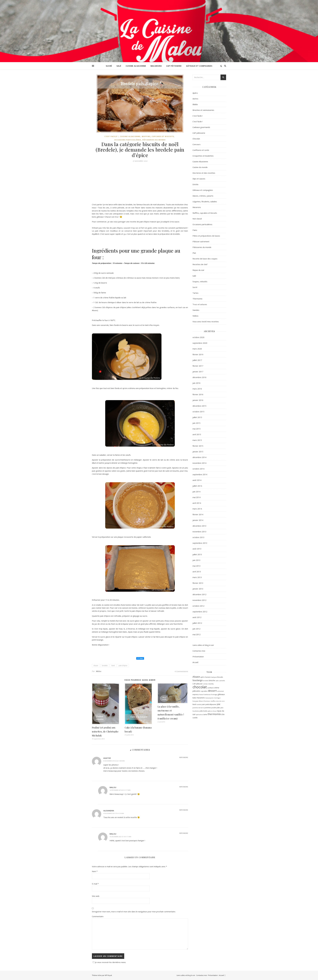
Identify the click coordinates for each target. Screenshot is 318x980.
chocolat (200, 686)
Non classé (197, 218)
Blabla (195, 104)
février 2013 (198, 583)
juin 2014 (196, 491)
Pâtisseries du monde (154, 140)
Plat (194, 253)
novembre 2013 (199, 531)
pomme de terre (198, 708)
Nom (95, 871)
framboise (207, 694)
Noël (113, 665)
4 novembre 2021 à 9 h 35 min (113, 813)
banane (208, 677)
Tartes (195, 293)
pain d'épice (123, 665)
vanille (195, 718)
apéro (202, 677)
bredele (105, 665)
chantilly (211, 684)
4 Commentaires (181, 671)
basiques (214, 677)
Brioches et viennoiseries (203, 110)
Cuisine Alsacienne (136, 66)
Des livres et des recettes (204, 173)
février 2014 (198, 514)
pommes (207, 708)
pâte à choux (212, 711)
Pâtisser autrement (201, 241)
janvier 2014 (198, 520)
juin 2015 (196, 423)
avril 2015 (197, 434)
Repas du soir (198, 270)
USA (222, 714)
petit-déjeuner (210, 704)
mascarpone (209, 698)
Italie (194, 698)
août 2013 (197, 548)
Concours (196, 144)
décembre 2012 (199, 594)
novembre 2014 (199, 463)
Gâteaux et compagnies (199, 66)
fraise (201, 694)
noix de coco (220, 701)
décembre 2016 (199, 377)
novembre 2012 (199, 600)
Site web (95, 896)
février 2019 (198, 354)
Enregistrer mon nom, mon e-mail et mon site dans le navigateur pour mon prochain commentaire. (134, 911)
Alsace (96, 665)
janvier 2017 (198, 371)
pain (203, 704)
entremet (220, 691)
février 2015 (198, 446)
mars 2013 (197, 577)
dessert (212, 690)
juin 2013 (196, 560)
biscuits (220, 677)
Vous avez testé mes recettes (206, 321)
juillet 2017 (197, 360)
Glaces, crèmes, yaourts (203, 196)
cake (217, 680)
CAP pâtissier (198, 684)
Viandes (196, 310)
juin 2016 (196, 383)
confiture (210, 688)
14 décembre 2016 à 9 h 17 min (120, 790)
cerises (205, 684)
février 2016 (198, 394)
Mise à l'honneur (204, 701)
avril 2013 (197, 571)
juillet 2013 (197, 554)
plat (218, 704)
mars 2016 (197, 388)
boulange (198, 680)
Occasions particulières (127, 140)
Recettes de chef (200, 264)
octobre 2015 (198, 411)
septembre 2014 (200, 474)
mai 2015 (196, 428)
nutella (199, 704)
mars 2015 (197, 440)
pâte (218, 707)
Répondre (183, 757)
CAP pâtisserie (174, 66)
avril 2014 (197, 503)
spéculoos (199, 714)
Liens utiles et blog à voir (203, 645)
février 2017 (198, 366)
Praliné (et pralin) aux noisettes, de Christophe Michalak (105, 731)
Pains (195, 230)
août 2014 (197, 480)
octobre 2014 (198, 468)
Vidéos (195, 316)
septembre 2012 (200, 611)
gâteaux (221, 694)
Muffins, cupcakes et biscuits (158, 136)
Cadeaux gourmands (201, 127)
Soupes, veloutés (200, 281)
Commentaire (97, 916)
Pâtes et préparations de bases (206, 236)
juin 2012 (196, 628)
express (196, 694)
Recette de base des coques (205, 258)
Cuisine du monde (200, 167)
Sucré (109, 66)
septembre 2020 (200, 343)
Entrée (195, 184)
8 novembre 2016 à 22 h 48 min (114, 761)
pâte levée (203, 711)
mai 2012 (196, 634)
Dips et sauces (199, 178)
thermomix (214, 714)
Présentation (198, 656)
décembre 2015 (199, 406)
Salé (119, 66)
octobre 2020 (198, 337)
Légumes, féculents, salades (205, 201)
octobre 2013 (198, 537)
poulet (213, 708)
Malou (98, 671)
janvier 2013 (198, 588)
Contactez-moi (199, 651)
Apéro (195, 93)
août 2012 (197, 617)
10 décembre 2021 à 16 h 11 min (120, 837)
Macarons (156, 66)
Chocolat (196, 138)
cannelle (222, 680)
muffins (213, 701)
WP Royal (108, 975)
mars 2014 (197, 508)
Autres (195, 98)
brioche (212, 680)
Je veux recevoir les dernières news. (110, 962)
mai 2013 (196, 566)
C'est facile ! (112, 136)
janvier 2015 (198, 451)
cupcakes (204, 691)
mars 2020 (197, 348)
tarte (205, 714)
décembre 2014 (199, 457)
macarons (201, 698)
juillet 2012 (197, 623)
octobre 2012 (198, 606)
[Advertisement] (140, 183)
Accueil (195, 662)
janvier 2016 (198, 400)
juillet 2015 (197, 417)
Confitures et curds (201, 150)
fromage (214, 694)
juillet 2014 (197, 486)
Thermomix (197, 298)
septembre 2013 (200, 543)
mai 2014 (196, 497)
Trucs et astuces (200, 304)
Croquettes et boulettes (203, 156)
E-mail (95, 883)
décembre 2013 (199, 526)
